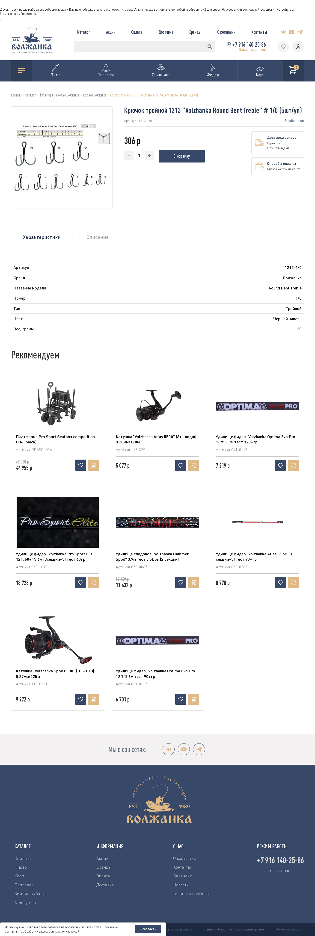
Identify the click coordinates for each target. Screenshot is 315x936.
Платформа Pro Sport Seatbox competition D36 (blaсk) (55, 439)
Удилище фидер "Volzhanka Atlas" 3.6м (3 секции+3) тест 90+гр (254, 556)
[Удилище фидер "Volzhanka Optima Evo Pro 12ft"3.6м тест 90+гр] (157, 639)
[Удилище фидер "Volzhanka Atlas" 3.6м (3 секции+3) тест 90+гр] (257, 522)
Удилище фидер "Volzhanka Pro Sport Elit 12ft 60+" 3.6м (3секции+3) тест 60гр (54, 556)
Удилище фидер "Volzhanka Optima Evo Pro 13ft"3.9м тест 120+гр (255, 439)
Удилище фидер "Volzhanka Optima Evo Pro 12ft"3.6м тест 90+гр (155, 673)
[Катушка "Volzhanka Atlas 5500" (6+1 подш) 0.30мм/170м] (157, 405)
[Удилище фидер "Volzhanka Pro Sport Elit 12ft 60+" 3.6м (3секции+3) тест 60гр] (57, 522)
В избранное (294, 120)
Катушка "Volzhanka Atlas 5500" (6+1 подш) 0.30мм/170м (156, 439)
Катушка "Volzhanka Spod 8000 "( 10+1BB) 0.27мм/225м (55, 673)
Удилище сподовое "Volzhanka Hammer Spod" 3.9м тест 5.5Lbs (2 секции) (152, 556)
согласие (54, 927)
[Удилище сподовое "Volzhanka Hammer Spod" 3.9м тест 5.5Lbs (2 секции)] (157, 522)
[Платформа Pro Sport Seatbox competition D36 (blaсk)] (57, 405)
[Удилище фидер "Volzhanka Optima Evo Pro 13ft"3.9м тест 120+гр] (257, 405)
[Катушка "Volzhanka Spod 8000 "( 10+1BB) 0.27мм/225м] (57, 639)
